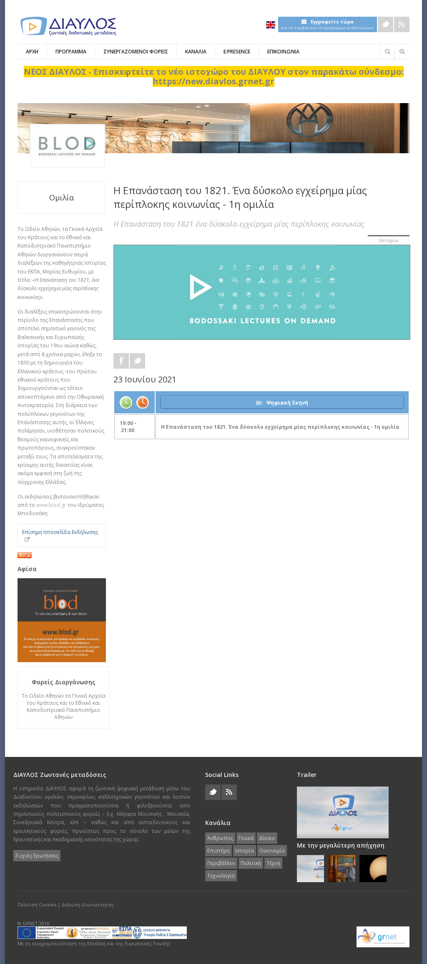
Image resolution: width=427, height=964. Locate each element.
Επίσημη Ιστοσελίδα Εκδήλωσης (60, 532)
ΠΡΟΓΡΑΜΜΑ (70, 51)
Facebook (121, 360)
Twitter (385, 24)
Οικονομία (272, 850)
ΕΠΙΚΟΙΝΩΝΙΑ (283, 51)
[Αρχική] (68, 26)
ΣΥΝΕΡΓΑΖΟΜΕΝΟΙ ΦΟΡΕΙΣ (135, 51)
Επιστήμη (218, 850)
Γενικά (246, 838)
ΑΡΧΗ (32, 51)
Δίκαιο (267, 838)
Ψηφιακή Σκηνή (287, 402)
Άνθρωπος (220, 838)
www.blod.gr (51, 505)
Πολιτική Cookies (37, 904)
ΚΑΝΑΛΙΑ (195, 51)
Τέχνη (273, 863)
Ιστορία (388, 240)
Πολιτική (251, 863)
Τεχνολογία (221, 875)
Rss (401, 24)
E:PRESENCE (237, 51)
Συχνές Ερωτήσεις (36, 855)
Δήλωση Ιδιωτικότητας (88, 904)
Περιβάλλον (221, 863)
